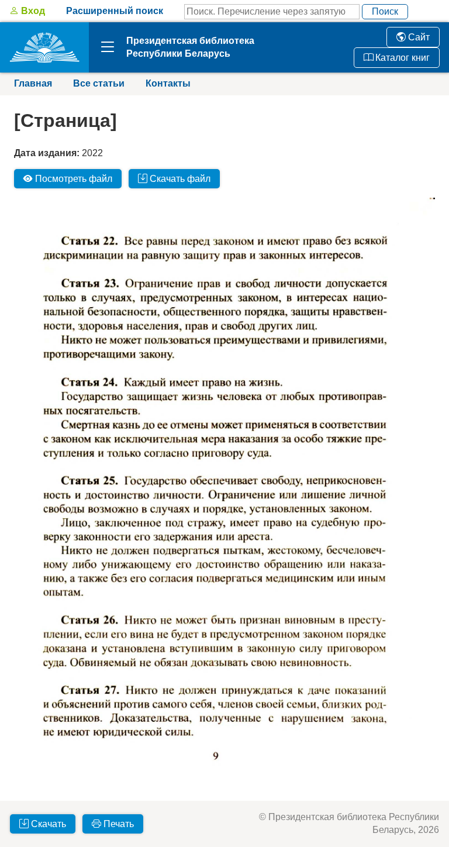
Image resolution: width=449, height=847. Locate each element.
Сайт (418, 37)
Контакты (168, 83)
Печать (117, 824)
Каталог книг (401, 58)
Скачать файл (178, 179)
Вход (32, 11)
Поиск (385, 11)
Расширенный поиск (114, 11)
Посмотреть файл (72, 179)
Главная (33, 83)
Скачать (47, 824)
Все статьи (99, 83)
